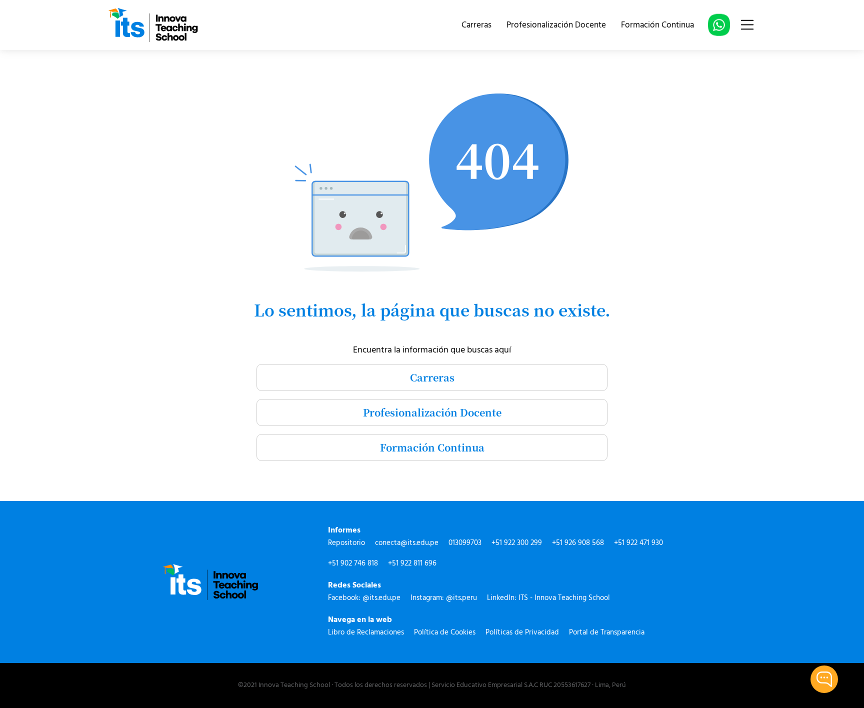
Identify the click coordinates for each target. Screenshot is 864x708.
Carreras (477, 25)
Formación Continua (657, 25)
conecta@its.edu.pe (406, 543)
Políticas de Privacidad (522, 633)
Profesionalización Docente (556, 25)
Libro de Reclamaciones (366, 633)
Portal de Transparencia (606, 633)
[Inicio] (153, 25)
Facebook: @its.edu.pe (364, 598)
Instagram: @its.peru (443, 598)
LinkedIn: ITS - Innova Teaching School (548, 598)
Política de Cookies (445, 633)
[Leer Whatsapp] (719, 26)
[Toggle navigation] (747, 25)
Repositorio (346, 543)
